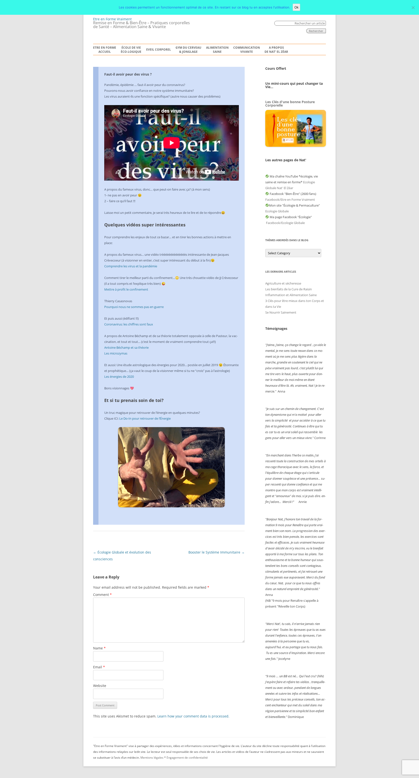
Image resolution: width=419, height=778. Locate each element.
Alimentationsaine (217, 50)
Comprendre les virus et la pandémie (130, 266)
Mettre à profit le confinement (126, 289)
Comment (102, 594)
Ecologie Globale (277, 211)
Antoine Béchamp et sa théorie (126, 347)
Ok (296, 7)
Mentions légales (151, 757)
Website (99, 685)
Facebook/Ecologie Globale (285, 223)
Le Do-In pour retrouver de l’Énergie (145, 418)
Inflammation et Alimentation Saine (291, 295)
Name (99, 648)
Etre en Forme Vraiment (112, 19)
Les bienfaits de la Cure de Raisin (288, 289)
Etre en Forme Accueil (104, 50)
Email (99, 667)
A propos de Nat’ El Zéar (276, 50)
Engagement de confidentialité (187, 757)
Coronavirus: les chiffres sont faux (128, 324)
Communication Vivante (246, 50)
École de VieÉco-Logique (131, 50)
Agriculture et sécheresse (283, 283)
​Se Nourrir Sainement (280, 312)
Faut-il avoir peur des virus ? (128, 74)
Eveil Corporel (158, 50)
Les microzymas (115, 353)
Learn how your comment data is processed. (193, 716)
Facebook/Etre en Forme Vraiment (290, 199)
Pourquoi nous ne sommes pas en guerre (134, 307)
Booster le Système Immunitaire (216, 552)
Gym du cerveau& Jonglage (188, 50)
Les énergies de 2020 (119, 376)
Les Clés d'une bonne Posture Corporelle (290, 104)
